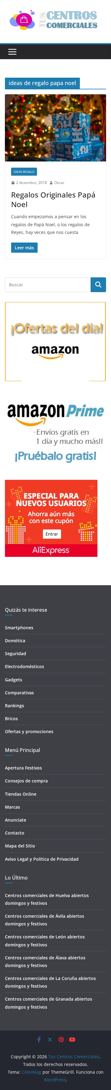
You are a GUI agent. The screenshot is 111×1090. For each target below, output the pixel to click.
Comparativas (19, 693)
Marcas (12, 807)
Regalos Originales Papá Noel (53, 199)
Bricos (11, 718)
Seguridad (15, 653)
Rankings (14, 705)
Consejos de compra (26, 781)
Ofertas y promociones (29, 731)
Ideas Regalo (24, 171)
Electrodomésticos (24, 666)
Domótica (15, 640)
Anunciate (15, 820)
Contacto (14, 833)
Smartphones (19, 628)
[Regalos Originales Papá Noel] (55, 128)
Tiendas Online (20, 794)
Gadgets (13, 680)
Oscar (59, 182)
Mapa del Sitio (20, 846)
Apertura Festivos (23, 768)
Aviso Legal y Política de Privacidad (42, 859)
